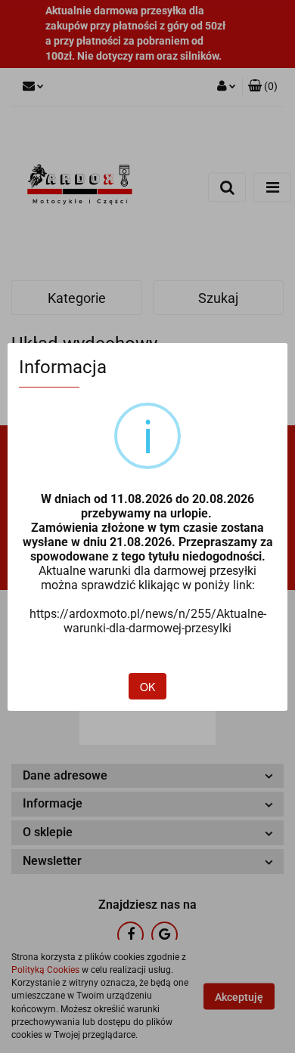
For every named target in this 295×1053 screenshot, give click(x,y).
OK (147, 686)
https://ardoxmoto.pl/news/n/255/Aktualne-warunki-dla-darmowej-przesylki (148, 621)
